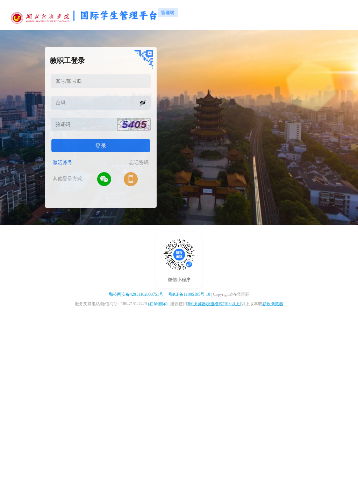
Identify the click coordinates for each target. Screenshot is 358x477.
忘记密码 (139, 162)
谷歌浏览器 (272, 303)
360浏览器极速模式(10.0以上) (214, 303)
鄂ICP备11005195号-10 (189, 294)
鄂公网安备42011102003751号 (136, 294)
